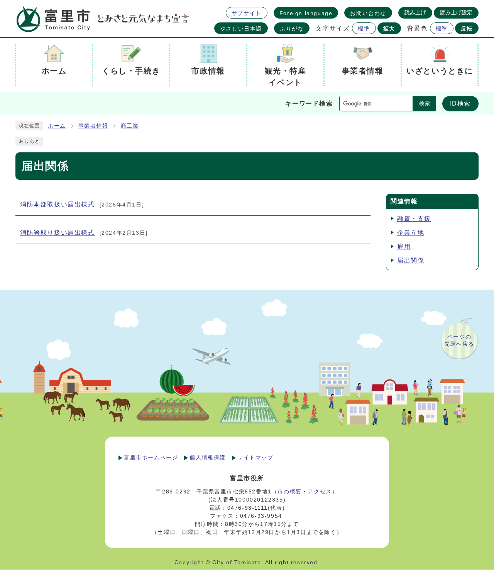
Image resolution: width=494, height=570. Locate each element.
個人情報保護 (207, 457)
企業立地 (410, 232)
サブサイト (247, 13)
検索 (424, 103)
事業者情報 (93, 126)
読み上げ (415, 12)
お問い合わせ (368, 13)
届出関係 (410, 260)
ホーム (57, 126)
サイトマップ (255, 457)
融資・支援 (414, 218)
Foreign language (306, 13)
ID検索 (460, 103)
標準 (364, 29)
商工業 (130, 126)
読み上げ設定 (456, 12)
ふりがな (292, 29)
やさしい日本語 (241, 29)
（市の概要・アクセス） (305, 491)
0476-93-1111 (247, 508)
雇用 (404, 246)
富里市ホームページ (151, 457)
